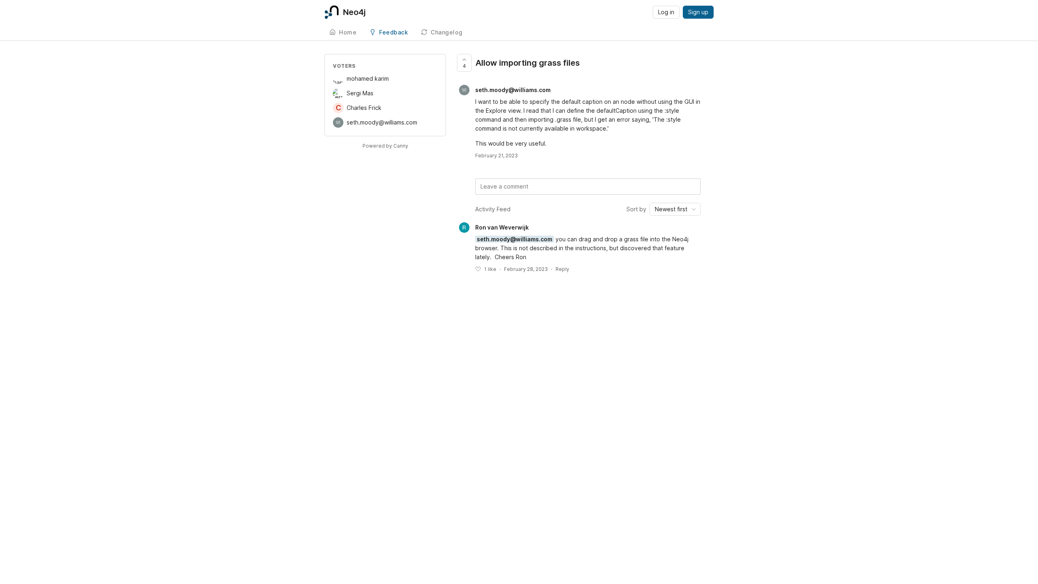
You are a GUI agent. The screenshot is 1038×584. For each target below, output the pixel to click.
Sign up (698, 12)
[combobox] (675, 209)
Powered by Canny (385, 146)
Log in (666, 12)
